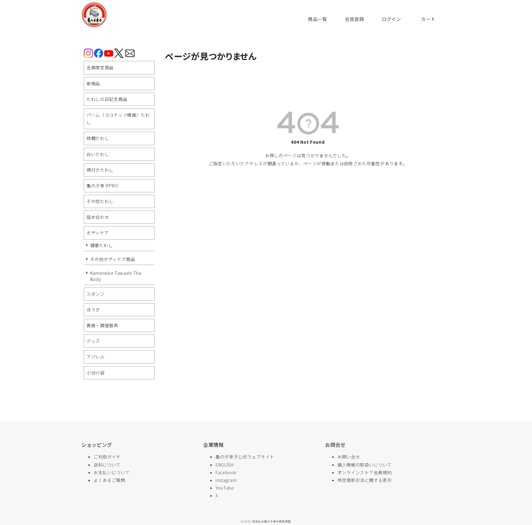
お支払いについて (112, 472)
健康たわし (101, 245)
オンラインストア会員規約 (364, 472)
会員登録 (354, 19)
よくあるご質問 (109, 480)
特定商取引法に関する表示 (364, 480)
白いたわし (98, 154)
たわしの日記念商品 (107, 99)
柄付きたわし (100, 170)
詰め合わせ (98, 217)
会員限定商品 (100, 67)
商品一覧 (317, 19)
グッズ (93, 341)
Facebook (226, 472)
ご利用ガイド (107, 457)
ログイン (391, 19)
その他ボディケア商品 (112, 259)
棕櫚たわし (98, 138)
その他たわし (100, 201)
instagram (226, 480)
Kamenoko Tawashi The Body (116, 276)
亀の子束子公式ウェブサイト (245, 457)
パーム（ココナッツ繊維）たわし (118, 119)
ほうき (93, 310)
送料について (107, 465)
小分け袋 (96, 373)
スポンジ (96, 294)
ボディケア (98, 233)
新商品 (93, 83)
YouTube (225, 488)
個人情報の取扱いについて (364, 465)
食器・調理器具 (102, 325)
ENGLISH (225, 465)
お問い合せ (348, 457)
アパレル (96, 357)
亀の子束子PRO (103, 185)
